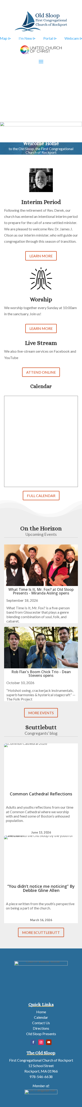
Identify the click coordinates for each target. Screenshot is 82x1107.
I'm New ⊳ (27, 38)
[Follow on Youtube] (48, 1042)
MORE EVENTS (41, 713)
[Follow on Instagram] (41, 1042)
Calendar (41, 1017)
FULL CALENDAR (41, 495)
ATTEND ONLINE (41, 372)
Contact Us (41, 1023)
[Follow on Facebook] (33, 1042)
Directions (41, 1028)
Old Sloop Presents (41, 1033)
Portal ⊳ (50, 38)
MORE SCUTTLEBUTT (41, 932)
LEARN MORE (41, 256)
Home (41, 1012)
